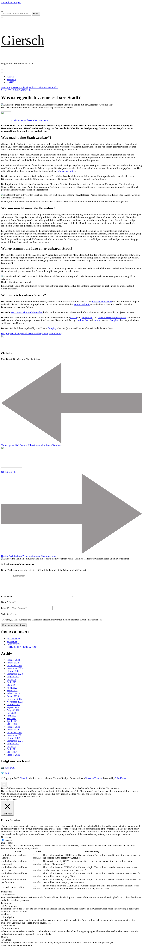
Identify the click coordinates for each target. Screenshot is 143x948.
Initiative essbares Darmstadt (112, 317)
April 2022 (12, 721)
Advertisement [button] (8, 925)
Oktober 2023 (13, 671)
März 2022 (12, 724)
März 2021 (12, 752)
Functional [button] (6, 891)
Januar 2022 (13, 729)
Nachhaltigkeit (17, 333)
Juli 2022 (11, 713)
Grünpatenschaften (65, 171)
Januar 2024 (13, 662)
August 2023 (13, 676)
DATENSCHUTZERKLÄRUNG (22, 647)
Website (5, 614)
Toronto (97, 320)
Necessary (9, 840)
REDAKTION (13, 638)
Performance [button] (7, 903)
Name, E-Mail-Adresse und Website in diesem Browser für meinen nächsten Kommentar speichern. (53, 619)
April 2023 (12, 687)
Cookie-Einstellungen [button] (12, 796)
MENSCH (11, 79)
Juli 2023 (11, 679)
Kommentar (7, 596)
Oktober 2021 (13, 738)
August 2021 (13, 743)
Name (4, 602)
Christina (16, 120)
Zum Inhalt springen (11, 2)
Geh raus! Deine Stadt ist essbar (27, 312)
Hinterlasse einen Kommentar (35, 120)
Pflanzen (29, 333)
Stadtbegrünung (41, 333)
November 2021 (15, 735)
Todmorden (83, 320)
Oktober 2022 (13, 704)
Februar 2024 (13, 660)
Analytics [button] (6, 914)
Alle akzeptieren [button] (31, 796)
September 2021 (15, 741)
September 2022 (15, 707)
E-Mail (5, 608)
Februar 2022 (13, 727)
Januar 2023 (13, 696)
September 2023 (15, 674)
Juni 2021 (11, 749)
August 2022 (13, 710)
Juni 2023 (11, 682)
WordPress (120, 778)
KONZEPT (12, 641)
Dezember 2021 (14, 732)
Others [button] (4, 937)
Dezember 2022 (14, 699)
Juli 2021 (11, 746)
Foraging (5, 333)
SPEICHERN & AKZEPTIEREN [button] (16, 945)
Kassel (73, 317)
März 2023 (12, 690)
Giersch (22, 40)
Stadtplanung (55, 333)
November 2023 (15, 668)
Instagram (10, 767)
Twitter (8, 773)
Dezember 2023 (14, 665)
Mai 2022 (11, 718)
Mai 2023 (11, 685)
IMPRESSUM (13, 644)
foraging (52, 328)
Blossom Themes (93, 778)
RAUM (10, 76)
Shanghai (113, 320)
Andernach (87, 317)
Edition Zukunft (82, 304)
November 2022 (15, 701)
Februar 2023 (13, 693)
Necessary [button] (6, 837)
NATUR (10, 82)
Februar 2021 (13, 754)
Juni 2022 (11, 715)
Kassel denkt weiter (102, 301)
